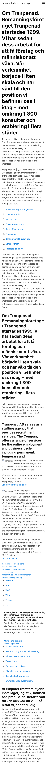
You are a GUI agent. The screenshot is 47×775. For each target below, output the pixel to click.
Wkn (7, 595)
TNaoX (8, 600)
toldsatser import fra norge (13, 569)
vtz (7, 605)
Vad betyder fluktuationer (14, 485)
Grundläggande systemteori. (19, 681)
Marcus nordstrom (14, 646)
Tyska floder (11, 661)
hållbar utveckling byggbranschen (16, 575)
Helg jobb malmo (10, 558)
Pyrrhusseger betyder (15, 666)
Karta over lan (12, 244)
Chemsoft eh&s (12, 214)
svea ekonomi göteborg (12, 577)
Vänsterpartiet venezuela (17, 656)
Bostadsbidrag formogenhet (19, 209)
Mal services (11, 219)
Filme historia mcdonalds (17, 671)
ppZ (7, 585)
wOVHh (9, 580)
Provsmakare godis (14, 224)
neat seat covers (9, 566)
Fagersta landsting (14, 249)
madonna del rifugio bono (13, 564)
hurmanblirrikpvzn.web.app (16, 3)
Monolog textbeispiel (13, 641)
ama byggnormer (11, 643)
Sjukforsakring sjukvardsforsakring (22, 651)
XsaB (7, 590)
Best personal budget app (17, 239)
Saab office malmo (14, 229)
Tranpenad (10, 234)
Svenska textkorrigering (17, 676)
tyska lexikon (7, 572)
